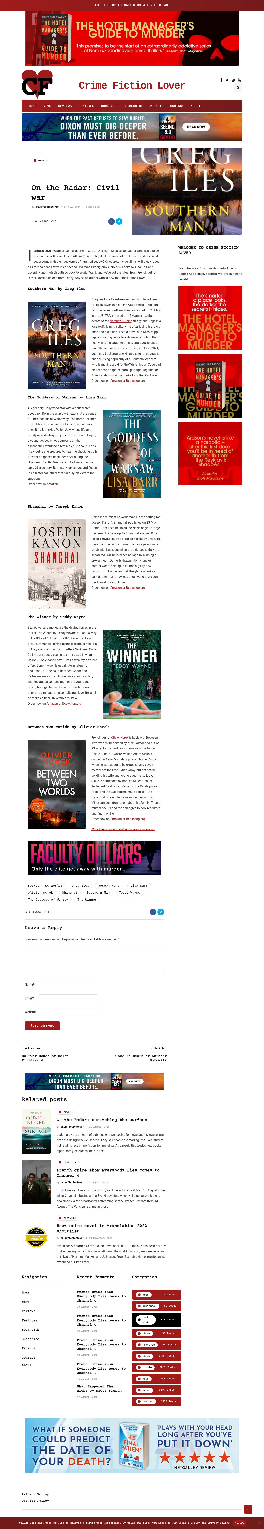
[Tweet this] (119, 221)
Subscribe (134, 106)
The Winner (87, 900)
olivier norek (40, 893)
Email (29, 998)
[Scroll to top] (248, 1509)
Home (33, 106)
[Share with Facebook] (111, 221)
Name (29, 985)
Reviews (65, 106)
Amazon (116, 381)
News (47, 106)
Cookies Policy (35, 1501)
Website (30, 1012)
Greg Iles (80, 886)
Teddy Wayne (129, 893)
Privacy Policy (35, 1494)
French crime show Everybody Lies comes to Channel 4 (101, 1296)
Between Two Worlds (45, 886)
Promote (156, 106)
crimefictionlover (47, 207)
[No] (259, 1523)
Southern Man (98, 893)
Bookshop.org (135, 381)
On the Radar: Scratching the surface (102, 1120)
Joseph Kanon (109, 886)
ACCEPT (239, 1523)
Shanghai (69, 893)
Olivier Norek (119, 737)
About (195, 106)
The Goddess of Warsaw (48, 900)
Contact (177, 106)
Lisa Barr (139, 886)
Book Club (109, 106)
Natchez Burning (121, 321)
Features (86, 106)
